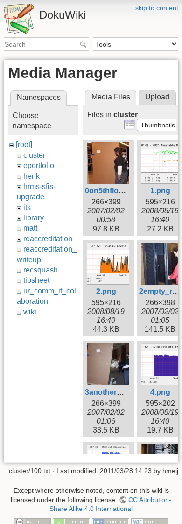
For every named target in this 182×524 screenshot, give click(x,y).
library (33, 218)
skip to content (156, 8)
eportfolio (38, 165)
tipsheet (36, 280)
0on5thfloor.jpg (112, 191)
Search (84, 44)
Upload (157, 97)
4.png (160, 392)
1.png (160, 191)
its (27, 207)
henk (31, 176)
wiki (29, 312)
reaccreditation (47, 239)
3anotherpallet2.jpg (119, 392)
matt (30, 228)
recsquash (40, 270)
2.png (106, 291)
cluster (34, 155)
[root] (24, 144)
